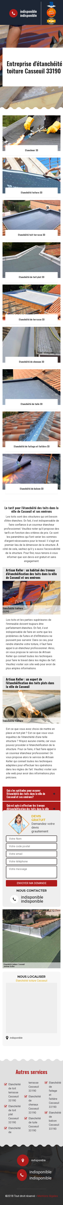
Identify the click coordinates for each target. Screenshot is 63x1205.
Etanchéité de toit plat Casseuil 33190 (13, 1114)
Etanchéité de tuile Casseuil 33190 (33, 1124)
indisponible (28, 11)
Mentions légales (47, 1196)
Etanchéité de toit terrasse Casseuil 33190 (13, 1092)
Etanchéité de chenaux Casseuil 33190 (33, 1104)
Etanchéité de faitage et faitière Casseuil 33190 (54, 1095)
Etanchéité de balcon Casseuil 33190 (54, 1120)
